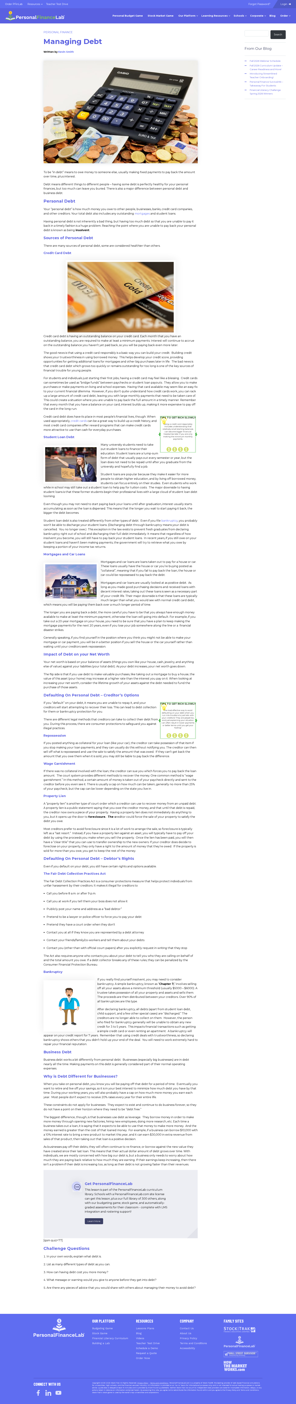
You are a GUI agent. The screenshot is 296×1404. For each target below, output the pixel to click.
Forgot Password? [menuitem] (259, 4)
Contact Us (187, 1328)
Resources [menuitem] (33, 4)
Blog (139, 1333)
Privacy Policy (188, 1338)
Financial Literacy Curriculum (110, 1338)
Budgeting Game (102, 1328)
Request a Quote (146, 1353)
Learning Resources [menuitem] (214, 15)
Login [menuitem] (284, 4)
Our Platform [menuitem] (186, 15)
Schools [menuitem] (239, 15)
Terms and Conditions (193, 1343)
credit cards (79, 421)
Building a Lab (101, 1343)
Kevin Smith (66, 51)
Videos (140, 1338)
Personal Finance (58, 32)
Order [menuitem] (284, 15)
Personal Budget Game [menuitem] (128, 15)
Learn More (94, 1221)
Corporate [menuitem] (256, 15)
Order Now (143, 1358)
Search (278, 34)
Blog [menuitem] (272, 15)
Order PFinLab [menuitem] (14, 4)
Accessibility (187, 1348)
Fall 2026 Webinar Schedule (265, 61)
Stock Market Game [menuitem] (161, 15)
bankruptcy (169, 520)
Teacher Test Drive (148, 1343)
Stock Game (99, 1333)
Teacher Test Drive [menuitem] (57, 4)
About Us (185, 1333)
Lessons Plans (145, 1328)
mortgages (142, 213)
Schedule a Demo (147, 1348)
